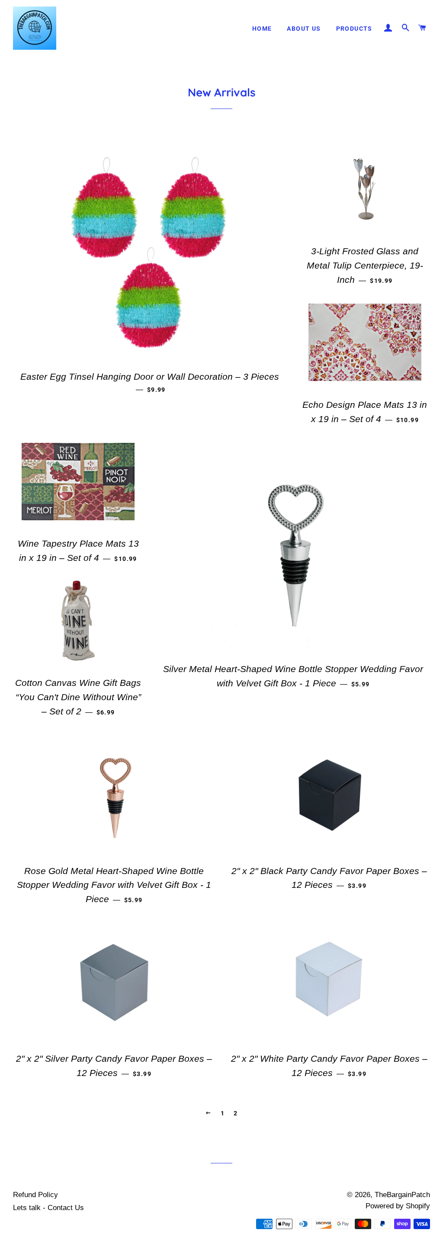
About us (304, 28)
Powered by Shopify (398, 1206)
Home (262, 28)
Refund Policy (35, 1195)
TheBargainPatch (402, 1195)
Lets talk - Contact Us (48, 1208)
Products (354, 28)
